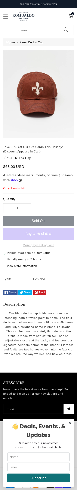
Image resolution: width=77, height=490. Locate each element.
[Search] (66, 30)
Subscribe (39, 478)
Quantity (9, 199)
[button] (7, 16)
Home (10, 42)
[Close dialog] (70, 423)
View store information (22, 266)
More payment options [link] (38, 245)
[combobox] (45, 30)
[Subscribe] (69, 409)
